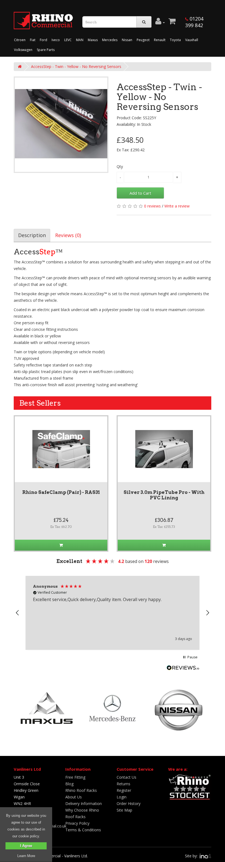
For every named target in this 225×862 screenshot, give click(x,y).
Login (121, 797)
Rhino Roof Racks (81, 790)
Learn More (26, 856)
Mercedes (109, 40)
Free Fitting (75, 777)
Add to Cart (140, 193)
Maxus (93, 40)
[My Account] (160, 22)
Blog (69, 783)
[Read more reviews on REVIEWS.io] (183, 668)
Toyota (175, 40)
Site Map (124, 810)
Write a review (177, 206)
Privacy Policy (77, 823)
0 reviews (152, 206)
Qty (120, 166)
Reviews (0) (68, 235)
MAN (79, 40)
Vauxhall (191, 40)
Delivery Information (83, 803)
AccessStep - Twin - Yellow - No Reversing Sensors (76, 66)
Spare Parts (46, 49)
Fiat (32, 40)
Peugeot (143, 40)
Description (32, 235)
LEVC (68, 40)
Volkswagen (23, 49)
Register (124, 790)
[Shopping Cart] (172, 22)
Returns (123, 783)
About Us (73, 797)
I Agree (26, 846)
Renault (159, 40)
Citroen (20, 40)
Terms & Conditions (83, 829)
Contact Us (126, 777)
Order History (128, 803)
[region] (112, 612)
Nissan (127, 40)
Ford (43, 40)
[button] (17, 612)
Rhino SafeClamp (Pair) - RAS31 (61, 492)
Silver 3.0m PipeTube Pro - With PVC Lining (163, 495)
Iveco (56, 40)
